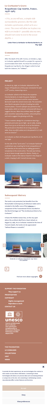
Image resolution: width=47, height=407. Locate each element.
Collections (10, 353)
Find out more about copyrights (27, 276)
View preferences (23, 401)
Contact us (10, 306)
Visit (7, 356)
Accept (23, 388)
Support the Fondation (15, 288)
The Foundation (12, 347)
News (7, 359)
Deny (23, 394)
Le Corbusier (10, 350)
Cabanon (31, 206)
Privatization (11, 294)
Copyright (9, 298)
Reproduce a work (15, 303)
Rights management (16, 301)
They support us (14, 291)
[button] (43, 366)
